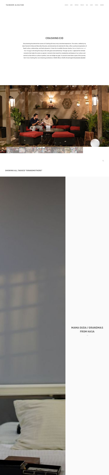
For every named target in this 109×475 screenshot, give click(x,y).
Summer (81, 48)
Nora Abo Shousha (42, 46)
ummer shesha (68, 48)
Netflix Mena (57, 58)
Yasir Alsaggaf (28, 51)
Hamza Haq (75, 48)
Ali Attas (31, 46)
